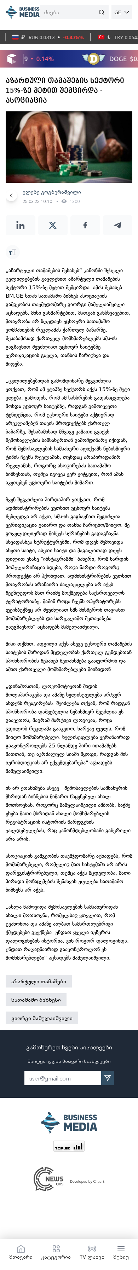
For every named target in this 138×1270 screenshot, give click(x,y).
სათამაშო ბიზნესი (36, 999)
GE (117, 12)
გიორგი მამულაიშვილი (42, 1017)
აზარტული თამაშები (38, 981)
